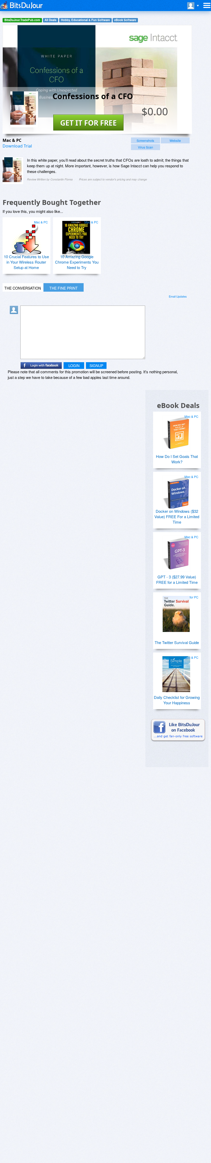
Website (175, 140)
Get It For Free (88, 123)
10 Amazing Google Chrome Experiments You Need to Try (77, 262)
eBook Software (125, 20)
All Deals (50, 20)
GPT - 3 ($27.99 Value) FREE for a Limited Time (177, 579)
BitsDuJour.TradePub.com (22, 20)
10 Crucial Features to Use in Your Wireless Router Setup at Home (26, 262)
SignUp (96, 365)
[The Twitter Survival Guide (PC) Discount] (176, 612)
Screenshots (145, 140)
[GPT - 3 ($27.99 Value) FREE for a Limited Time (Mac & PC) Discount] (176, 551)
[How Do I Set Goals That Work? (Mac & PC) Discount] (176, 431)
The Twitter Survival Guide (177, 642)
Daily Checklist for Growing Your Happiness (177, 700)
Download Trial (17, 146)
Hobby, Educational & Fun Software (85, 20)
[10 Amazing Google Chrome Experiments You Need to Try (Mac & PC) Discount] (76, 236)
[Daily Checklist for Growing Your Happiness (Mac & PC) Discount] (176, 672)
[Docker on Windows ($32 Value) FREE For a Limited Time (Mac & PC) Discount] (176, 491)
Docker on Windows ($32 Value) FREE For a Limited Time (176, 516)
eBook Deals (178, 405)
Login (74, 365)
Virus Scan (145, 147)
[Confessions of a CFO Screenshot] (13, 170)
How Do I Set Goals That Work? (177, 459)
